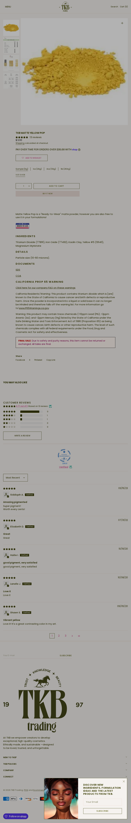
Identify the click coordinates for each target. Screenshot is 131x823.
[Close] (124, 781)
